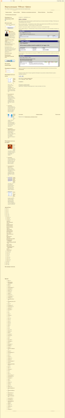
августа (8, 252)
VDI (8, 367)
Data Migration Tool (10, 225)
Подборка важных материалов (10, 14)
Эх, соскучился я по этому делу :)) (11, 94)
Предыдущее (57, 114)
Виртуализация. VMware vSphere (18, 6)
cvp (8, 316)
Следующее (21, 114)
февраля (8, 259)
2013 (7, 212)
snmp (7, 235)
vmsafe (9, 383)
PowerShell (9, 344)
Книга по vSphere (17, 12)
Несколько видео (9, 236)
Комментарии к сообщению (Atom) (31, 116)
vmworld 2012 (10, 398)
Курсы (9, 285)
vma (8, 379)
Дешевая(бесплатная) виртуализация (14, 179)
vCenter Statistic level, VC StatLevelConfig (10, 247)
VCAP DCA (8, 221)
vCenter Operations (11, 360)
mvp (8, 336)
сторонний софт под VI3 (11, 301)
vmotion (9, 382)
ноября (8, 218)
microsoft (9, 335)
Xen (8, 407)
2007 (7, 264)
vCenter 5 (9, 359)
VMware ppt (8, 237)
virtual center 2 (10, 376)
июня (8, 254)
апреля (8, 257)
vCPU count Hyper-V (10, 222)
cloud (9, 313)
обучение (9, 291)
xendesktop (9, 409)
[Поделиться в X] (21, 76)
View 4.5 (8, 248)
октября (8, 219)
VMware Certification (41, 12)
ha (8, 328)
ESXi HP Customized (10, 224)
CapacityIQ (9, 309)
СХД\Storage (10, 305)
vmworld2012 (10, 399)
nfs (8, 338)
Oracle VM (9, 339)
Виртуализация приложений (10, 283)
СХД (8, 303)
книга (9, 284)
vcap (8, 353)
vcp (8, 366)
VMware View (10, 394)
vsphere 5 (9, 406)
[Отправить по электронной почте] (19, 76)
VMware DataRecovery (11, 387)
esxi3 (9, 322)
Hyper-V (9, 331)
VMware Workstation (11, 395)
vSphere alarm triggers (10, 233)
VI (8, 370)
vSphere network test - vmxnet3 (14, 80)
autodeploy (9, 308)
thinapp (9, 350)
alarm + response (9, 244)
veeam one (9, 369)
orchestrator (9, 341)
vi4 (8, 372)
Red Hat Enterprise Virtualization (9, 240)
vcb (8, 355)
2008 (7, 263)
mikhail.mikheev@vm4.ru (9, 44)
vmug (9, 384)
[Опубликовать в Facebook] (22, 76)
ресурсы (9, 294)
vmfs (8, 380)
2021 (7, 208)
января (8, 260)
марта (8, 258)
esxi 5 (9, 321)
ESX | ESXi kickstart (10, 231)
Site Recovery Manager (11, 348)
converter (9, 315)
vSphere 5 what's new (14, 115)
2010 (7, 216)
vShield (9, 403)
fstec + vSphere (9, 232)
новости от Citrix (9, 245)
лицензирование (10, 287)
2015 (7, 209)
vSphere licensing (9, 229)
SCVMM (9, 345)
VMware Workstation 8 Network (14, 194)
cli (8, 312)
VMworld (8, 228)
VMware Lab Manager (11, 390)
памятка (9, 293)
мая (7, 255)
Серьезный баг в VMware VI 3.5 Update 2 (11, 129)
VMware (9, 386)
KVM (9, 332)
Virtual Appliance (10, 374)
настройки (9, 288)
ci (8, 310)
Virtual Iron (9, 377)
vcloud (9, 362)
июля (7, 253)
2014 (7, 211)
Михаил (11, 31)
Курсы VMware (50, 12)
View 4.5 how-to (9, 249)
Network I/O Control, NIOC (11, 238)
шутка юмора (10, 105)
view (8, 373)
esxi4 (9, 323)
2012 (7, 213)
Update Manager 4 (10, 352)
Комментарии (8, 71)
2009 (7, 262)
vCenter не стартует (10, 230)
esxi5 (9, 325)
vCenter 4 (9, 358)
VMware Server (10, 392)
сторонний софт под (11, 298)
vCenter (9, 356)
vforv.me (8, 223)
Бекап (9, 280)
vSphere (9, 404)
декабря (8, 217)
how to (9, 329)
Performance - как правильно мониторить (29, 12)
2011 (7, 214)
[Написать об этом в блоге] (20, 76)
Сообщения (8, 70)
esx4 (8, 319)
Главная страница (8, 12)
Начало (14, 144)
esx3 (8, 318)
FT (8, 326)
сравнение (9, 297)
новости (9, 290)
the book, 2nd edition (10, 226)
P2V (8, 342)
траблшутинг (10, 306)
